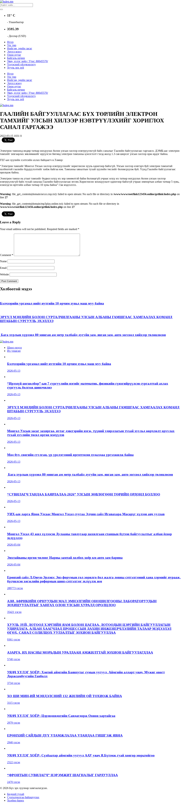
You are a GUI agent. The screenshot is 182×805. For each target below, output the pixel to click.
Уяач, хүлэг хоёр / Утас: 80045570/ (27, 61)
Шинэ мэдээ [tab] (14, 347)
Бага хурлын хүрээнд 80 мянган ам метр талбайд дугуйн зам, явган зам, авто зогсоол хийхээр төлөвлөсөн (83, 335)
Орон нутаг (14, 54)
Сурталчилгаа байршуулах (23, 797)
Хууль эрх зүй (15, 67)
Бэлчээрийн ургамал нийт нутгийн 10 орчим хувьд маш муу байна (52, 303)
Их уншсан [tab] (14, 350)
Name (3, 261)
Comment (6, 255)
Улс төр (11, 45)
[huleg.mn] (6, 1)
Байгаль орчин (16, 58)
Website (4, 274)
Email (3, 267)
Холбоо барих (15, 800)
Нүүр (10, 42)
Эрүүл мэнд (14, 51)
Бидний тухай (15, 794)
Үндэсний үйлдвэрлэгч (21, 64)
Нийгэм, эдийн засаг (19, 48)
